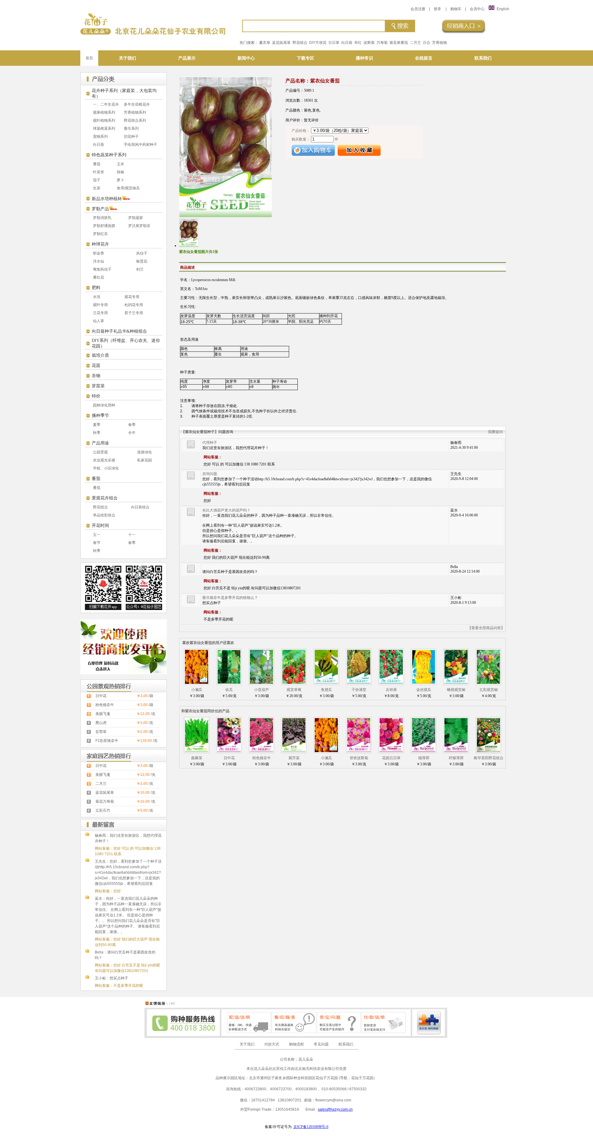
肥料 (96, 287)
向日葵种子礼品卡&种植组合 (119, 331)
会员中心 (477, 9)
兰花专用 (100, 313)
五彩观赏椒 (488, 690)
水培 (96, 297)
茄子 (96, 180)
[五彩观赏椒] (488, 682)
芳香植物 (439, 42)
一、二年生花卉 (106, 104)
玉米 (120, 164)
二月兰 (415, 42)
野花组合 (299, 42)
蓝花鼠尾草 (281, 42)
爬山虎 (101, 723)
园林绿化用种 (104, 405)
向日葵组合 (140, 507)
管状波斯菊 (359, 758)
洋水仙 (98, 261)
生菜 (96, 188)
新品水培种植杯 (107, 198)
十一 (132, 534)
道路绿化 (144, 452)
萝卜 (120, 180)
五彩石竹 (102, 810)
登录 (437, 9)
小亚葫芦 (261, 690)
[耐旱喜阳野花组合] (488, 751)
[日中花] (229, 751)
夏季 (96, 425)
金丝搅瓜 (423, 690)
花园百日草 (391, 758)
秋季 (96, 433)
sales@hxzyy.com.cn (335, 1109)
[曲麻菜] (196, 751)
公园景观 (100, 452)
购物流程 (296, 1044)
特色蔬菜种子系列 (109, 155)
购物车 (455, 9)
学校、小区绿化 (106, 468)
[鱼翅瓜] (326, 682)
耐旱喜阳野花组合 (488, 758)
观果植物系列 (104, 112)
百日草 (333, 42)
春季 (132, 425)
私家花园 (144, 460)
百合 (426, 42)
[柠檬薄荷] (456, 751)
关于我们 (247, 1044)
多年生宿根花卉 (137, 104)
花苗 (96, 365)
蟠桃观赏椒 (456, 690)
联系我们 (346, 1044)
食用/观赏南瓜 (128, 188)
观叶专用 (100, 305)
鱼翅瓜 (326, 690)
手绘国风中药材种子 (140, 144)
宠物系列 (100, 136)
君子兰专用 (133, 313)
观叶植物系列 (104, 120)
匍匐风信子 (102, 269)
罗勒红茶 (100, 234)
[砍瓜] (229, 682)
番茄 (96, 164)
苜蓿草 (101, 732)
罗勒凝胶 (135, 218)
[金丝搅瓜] (423, 682)
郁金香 (98, 253)
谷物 (96, 375)
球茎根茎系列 (104, 128)
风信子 (141, 253)
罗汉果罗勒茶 (139, 226)
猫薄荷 (423, 758)
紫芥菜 (294, 758)
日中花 (101, 696)
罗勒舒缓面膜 (104, 226)
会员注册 (417, 9)
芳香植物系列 (135, 112)
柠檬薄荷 (456, 758)
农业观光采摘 (104, 460)
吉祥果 (391, 690)
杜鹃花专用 (133, 305)
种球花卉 (100, 244)
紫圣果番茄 (398, 42)
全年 (132, 433)
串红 (358, 42)
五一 (96, 534)
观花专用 (131, 297)
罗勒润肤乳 (102, 218)
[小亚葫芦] (261, 682)
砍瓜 (229, 690)
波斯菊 (369, 42)
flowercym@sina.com (333, 1100)
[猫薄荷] (423, 751)
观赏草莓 (294, 690)
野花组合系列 (135, 120)
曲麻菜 (196, 758)
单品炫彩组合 (104, 515)
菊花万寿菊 (104, 801)
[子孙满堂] (358, 682)
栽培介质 (100, 355)
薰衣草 (264, 42)
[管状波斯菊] (358, 751)
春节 (96, 543)
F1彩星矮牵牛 (106, 740)
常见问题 (321, 1044)
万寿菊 (382, 42)
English (503, 9)
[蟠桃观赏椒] (456, 682)
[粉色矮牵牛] (261, 751)
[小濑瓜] (196, 682)
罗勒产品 (100, 209)
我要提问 (495, 432)
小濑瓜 (196, 690)
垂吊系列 (131, 128)
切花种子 (131, 136)
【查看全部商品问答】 (486, 628)
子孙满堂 (358, 690)
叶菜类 (98, 172)
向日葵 (346, 42)
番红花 (98, 277)
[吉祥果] (391, 682)
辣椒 (120, 172)
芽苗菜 (98, 386)
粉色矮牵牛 (104, 705)
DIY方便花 (317, 42)
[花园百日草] (391, 751)
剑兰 (140, 269)
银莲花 (141, 261)
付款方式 (271, 1044)
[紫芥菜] (293, 751)
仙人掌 (98, 321)
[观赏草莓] (293, 682)
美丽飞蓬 (102, 714)
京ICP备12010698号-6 (310, 1127)
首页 (89, 58)
